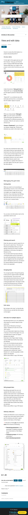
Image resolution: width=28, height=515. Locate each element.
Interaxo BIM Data (16, 27)
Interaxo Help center (6, 27)
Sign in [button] (17, 1)
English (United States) (19, 3)
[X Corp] (3, 475)
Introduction (15, 28)
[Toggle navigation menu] (14, 1)
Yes (15, 480)
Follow (4, 46)
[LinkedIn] (5, 475)
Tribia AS (16, 509)
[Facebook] (2, 475)
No (20, 480)
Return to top (4, 488)
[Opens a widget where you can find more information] (22, 512)
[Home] (7, 3)
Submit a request (19, 485)
